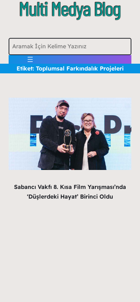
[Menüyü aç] (30, 59)
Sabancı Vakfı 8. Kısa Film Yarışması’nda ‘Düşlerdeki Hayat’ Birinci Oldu (70, 191)
